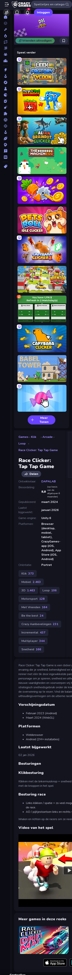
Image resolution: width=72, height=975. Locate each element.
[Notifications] (27, 12)
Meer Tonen (44, 420)
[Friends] (6, 12)
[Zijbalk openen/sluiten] (6, 4)
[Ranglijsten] (5, 61)
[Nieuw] (5, 29)
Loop (22, 444)
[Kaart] (5, 101)
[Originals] (5, 48)
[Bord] (5, 89)
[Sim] (5, 132)
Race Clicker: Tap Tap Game (38, 450)
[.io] (5, 95)
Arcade (47, 437)
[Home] (5, 17)
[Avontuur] (5, 82)
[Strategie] (5, 145)
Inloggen (43, 12)
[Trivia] (5, 151)
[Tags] (5, 166)
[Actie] (5, 70)
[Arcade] (5, 76)
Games (23, 437)
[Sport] (5, 138)
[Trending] (5, 36)
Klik (33, 437)
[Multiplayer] (5, 54)
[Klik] (5, 107)
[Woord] (5, 157)
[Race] (5, 120)
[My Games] (17, 12)
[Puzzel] (5, 113)
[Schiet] (5, 126)
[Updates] (5, 42)
